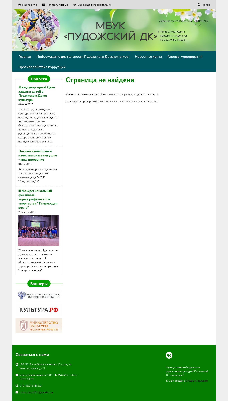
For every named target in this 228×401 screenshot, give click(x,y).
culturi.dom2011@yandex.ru (175, 20)
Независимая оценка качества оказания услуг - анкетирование (38, 155)
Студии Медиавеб (197, 380)
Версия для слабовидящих (94, 4)
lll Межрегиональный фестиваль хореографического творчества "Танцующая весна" (37, 199)
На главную (29, 4)
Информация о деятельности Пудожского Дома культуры (83, 56)
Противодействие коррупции (42, 67)
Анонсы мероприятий (185, 56)
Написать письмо (57, 4)
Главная (24, 56)
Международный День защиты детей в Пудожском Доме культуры (36, 93)
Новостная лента (148, 56)
